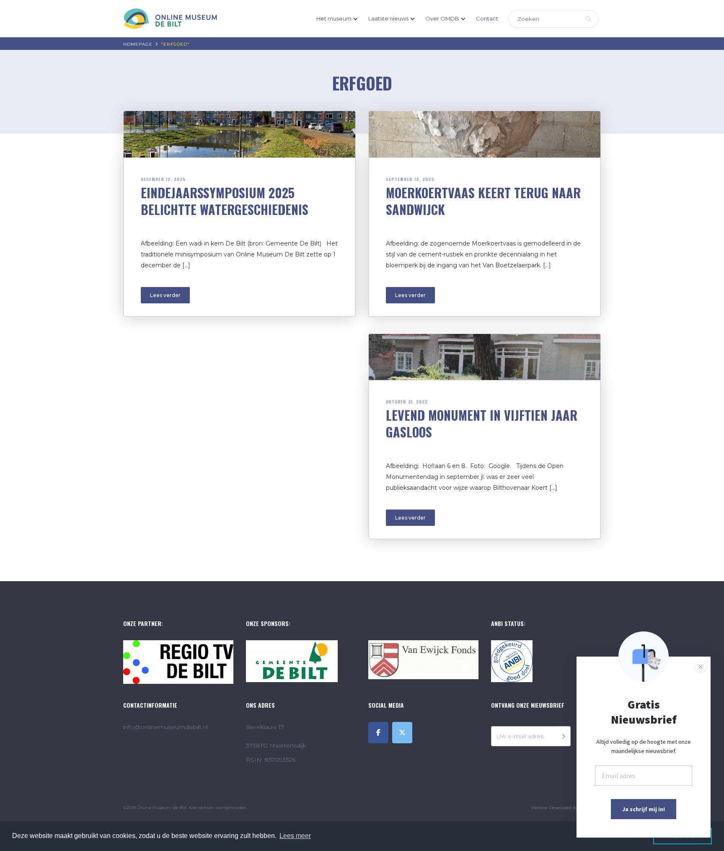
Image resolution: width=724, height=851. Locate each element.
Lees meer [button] (295, 835)
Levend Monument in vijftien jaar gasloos (481, 423)
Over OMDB (442, 18)
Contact (487, 18)
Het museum (334, 18)
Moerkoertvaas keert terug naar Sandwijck (483, 201)
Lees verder (165, 295)
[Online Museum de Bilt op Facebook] (378, 732)
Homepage (138, 44)
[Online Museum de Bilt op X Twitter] (402, 732)
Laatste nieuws (388, 18)
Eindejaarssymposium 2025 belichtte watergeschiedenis (224, 201)
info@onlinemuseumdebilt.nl (165, 727)
